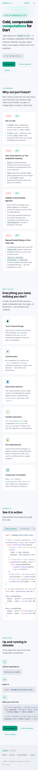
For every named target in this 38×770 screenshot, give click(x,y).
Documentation (22, 755)
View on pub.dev (25, 64)
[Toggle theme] (34, 3)
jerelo (7, 3)
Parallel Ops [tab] (24, 529)
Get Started (9, 64)
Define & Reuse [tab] (10, 529)
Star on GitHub (10, 734)
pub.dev (12, 755)
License (32, 755)
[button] (13, 56)
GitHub (26, 3)
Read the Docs (10, 728)
